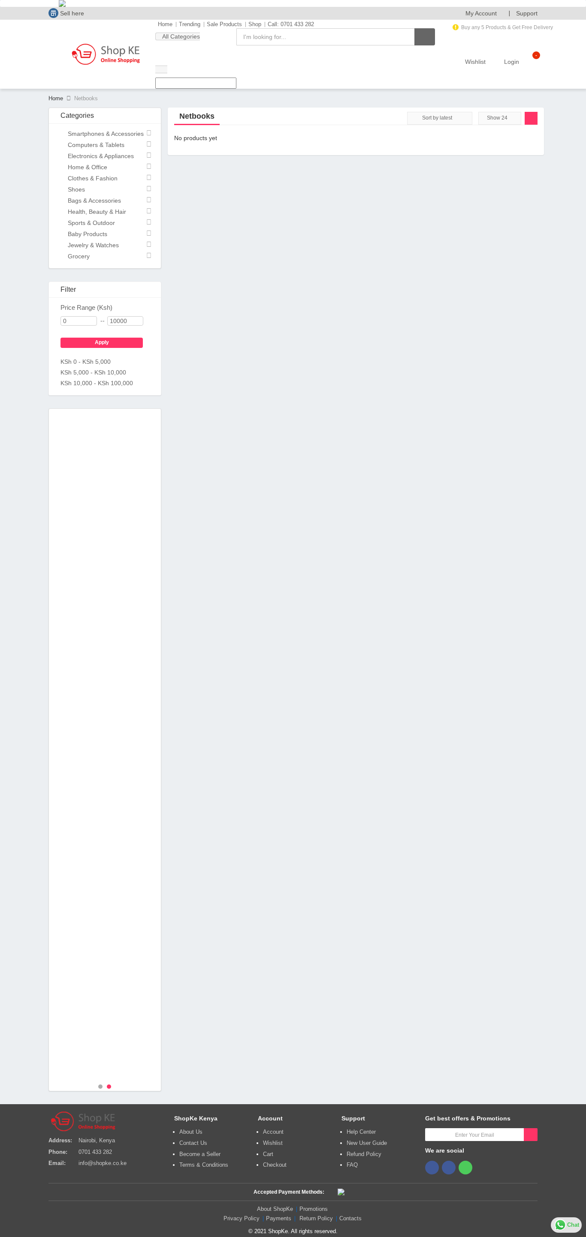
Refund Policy (364, 1154)
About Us (190, 1132)
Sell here (71, 13)
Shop (254, 24)
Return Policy (316, 1218)
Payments (278, 1218)
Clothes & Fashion (93, 178)
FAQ (352, 1165)
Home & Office (87, 167)
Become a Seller (200, 1154)
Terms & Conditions (203, 1165)
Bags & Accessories (94, 200)
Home (165, 24)
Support (527, 13)
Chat (573, 1225)
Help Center (361, 1132)
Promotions (313, 1209)
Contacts (350, 1218)
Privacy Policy (242, 1218)
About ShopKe (275, 1209)
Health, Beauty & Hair (97, 211)
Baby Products (87, 234)
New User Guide (367, 1143)
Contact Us (193, 1143)
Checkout (275, 1165)
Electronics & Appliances (101, 156)
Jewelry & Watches (93, 245)
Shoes (76, 189)
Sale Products (224, 24)
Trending (189, 24)
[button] (484, 13)
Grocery (79, 256)
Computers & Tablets (96, 144)
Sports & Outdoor (91, 222)
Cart (268, 1154)
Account (273, 1132)
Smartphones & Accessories (106, 133)
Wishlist (273, 1143)
